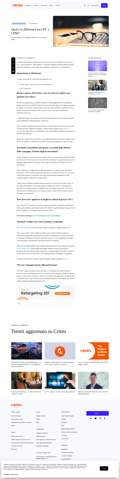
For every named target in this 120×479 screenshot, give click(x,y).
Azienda (63, 419)
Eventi (38, 419)
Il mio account (95, 5)
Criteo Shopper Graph (24, 248)
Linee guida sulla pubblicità (44, 443)
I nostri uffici (64, 438)
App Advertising (66, 459)
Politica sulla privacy (17, 436)
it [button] (88, 5)
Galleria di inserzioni (17, 419)
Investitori (64, 422)
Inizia (104, 5)
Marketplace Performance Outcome (21, 422)
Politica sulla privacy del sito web (20, 439)
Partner (13, 425)
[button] (84, 5)
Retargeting (64, 449)
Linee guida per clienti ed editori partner (22, 443)
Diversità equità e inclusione (69, 432)
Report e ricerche (41, 416)
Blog (37, 422)
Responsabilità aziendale (68, 429)
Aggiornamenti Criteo (18, 23)
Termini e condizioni (42, 433)
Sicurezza (14, 449)
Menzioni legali (40, 436)
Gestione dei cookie (16, 446)
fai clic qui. (66, 259)
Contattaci (64, 435)
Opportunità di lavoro (67, 416)
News (63, 425)
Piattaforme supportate (42, 446)
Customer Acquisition (67, 452)
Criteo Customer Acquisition (27, 227)
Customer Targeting (66, 455)
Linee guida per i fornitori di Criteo (46, 439)
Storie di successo (16, 416)
